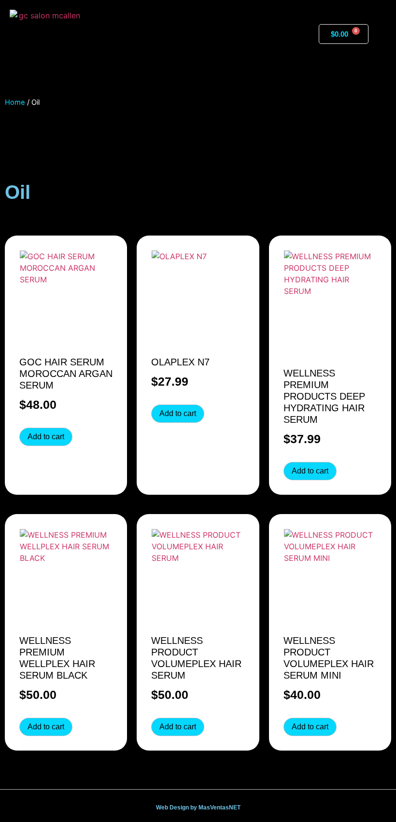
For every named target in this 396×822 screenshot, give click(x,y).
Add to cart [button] (46, 436)
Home (15, 102)
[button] (198, 34)
